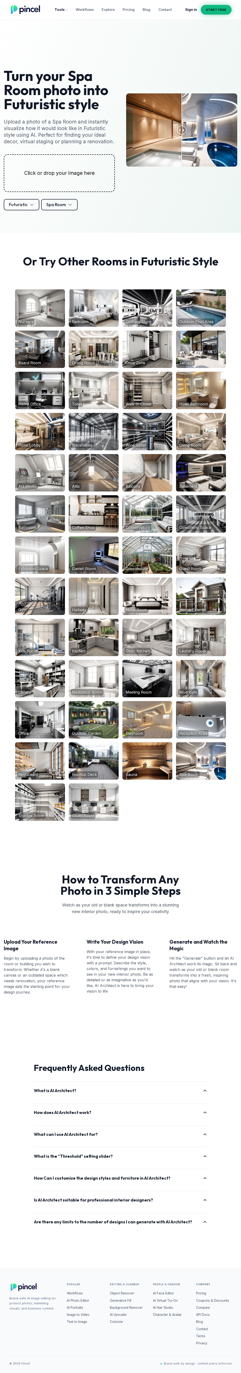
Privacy (201, 1343)
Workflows (85, 9)
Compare (203, 1307)
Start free (216, 10)
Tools (60, 9)
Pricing (129, 9)
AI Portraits (75, 1307)
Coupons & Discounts (212, 1300)
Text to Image (77, 1322)
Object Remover (122, 1293)
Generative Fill (120, 1300)
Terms (200, 1336)
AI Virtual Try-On (165, 1300)
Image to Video (78, 1315)
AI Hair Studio (163, 1307)
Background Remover (126, 1307)
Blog (146, 9)
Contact (165, 9)
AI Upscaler (118, 1315)
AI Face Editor (163, 1293)
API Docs (203, 1315)
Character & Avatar (167, 1315)
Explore (108, 9)
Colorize (116, 1322)
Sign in (191, 9)
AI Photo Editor (78, 1300)
